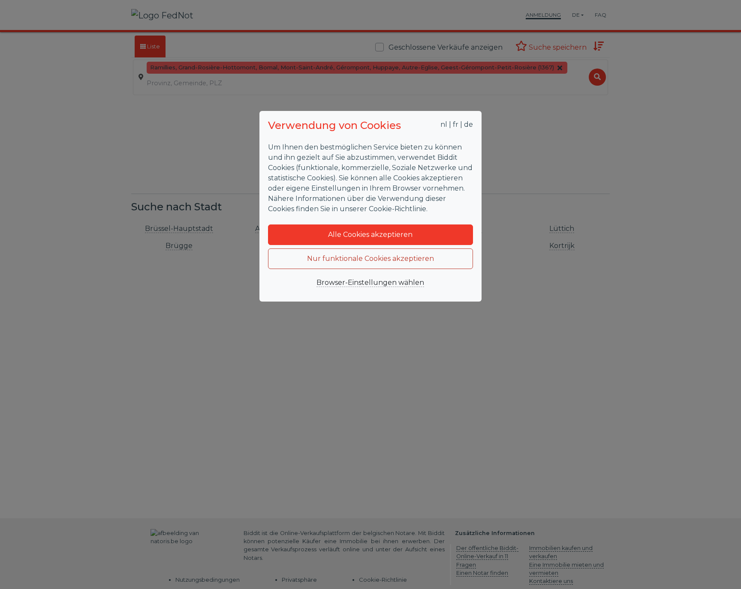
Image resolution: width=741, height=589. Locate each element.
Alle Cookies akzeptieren (370, 234)
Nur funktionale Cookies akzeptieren (370, 258)
